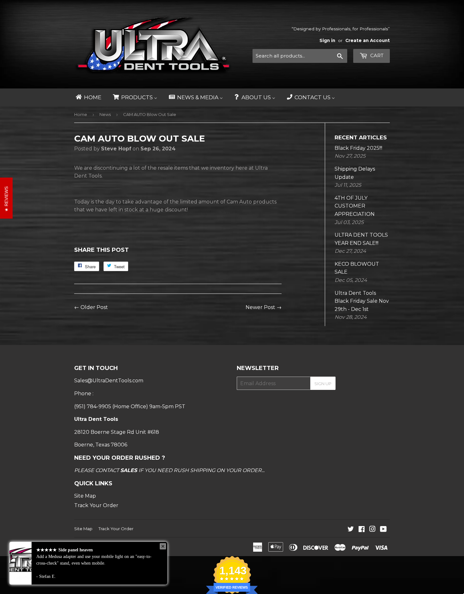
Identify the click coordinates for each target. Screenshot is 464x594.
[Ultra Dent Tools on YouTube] (383, 530)
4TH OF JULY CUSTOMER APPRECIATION (355, 206)
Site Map (85, 496)
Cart (376, 55)
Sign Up (322, 383)
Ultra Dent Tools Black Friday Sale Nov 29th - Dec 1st (362, 301)
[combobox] (300, 56)
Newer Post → (264, 307)
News (105, 114)
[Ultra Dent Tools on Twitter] (351, 530)
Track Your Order (96, 505)
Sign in (327, 40)
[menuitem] (88, 97)
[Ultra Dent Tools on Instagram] (372, 530)
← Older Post (91, 307)
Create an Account (367, 40)
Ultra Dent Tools (105, 546)
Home (80, 114)
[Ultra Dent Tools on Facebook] (361, 530)
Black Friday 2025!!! (358, 148)
